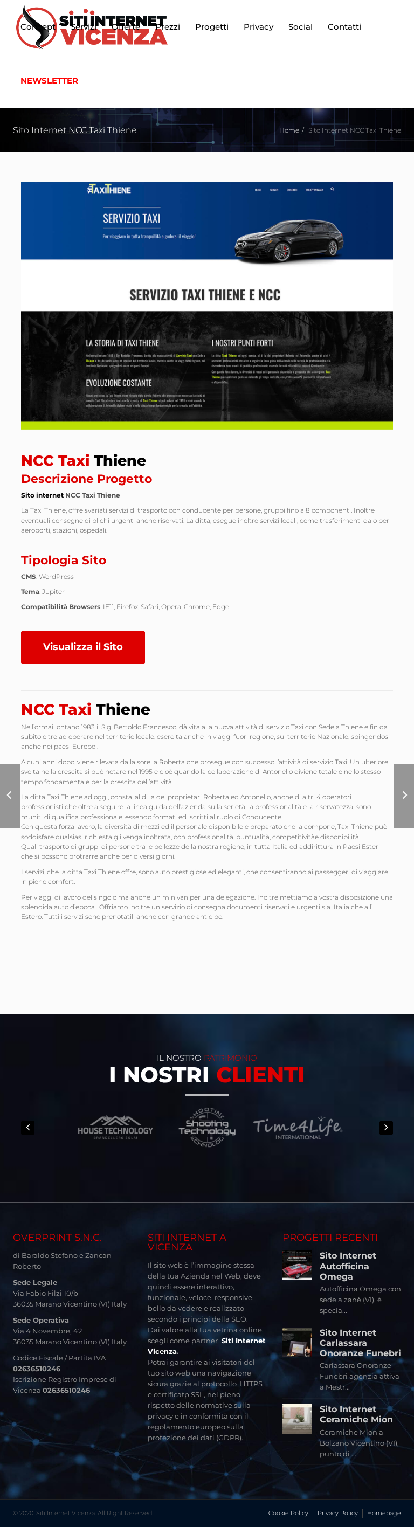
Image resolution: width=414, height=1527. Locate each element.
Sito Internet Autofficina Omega (348, 1265)
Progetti (212, 27)
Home (289, 130)
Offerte (126, 27)
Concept (38, 27)
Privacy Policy (338, 1513)
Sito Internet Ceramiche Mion (356, 1414)
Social (300, 27)
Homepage (384, 1513)
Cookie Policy (288, 1513)
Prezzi (167, 27)
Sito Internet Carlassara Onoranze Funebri (360, 1343)
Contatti (344, 27)
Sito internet (42, 495)
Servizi (83, 27)
